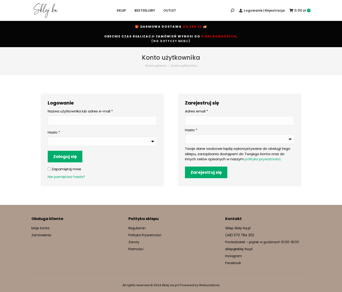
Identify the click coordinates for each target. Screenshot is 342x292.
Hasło (64, 132)
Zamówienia (41, 235)
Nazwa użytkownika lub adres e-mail (90, 111)
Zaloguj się (65, 156)
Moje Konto (40, 228)
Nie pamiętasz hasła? (66, 176)
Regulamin (137, 228)
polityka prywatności (262, 159)
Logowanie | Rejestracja (264, 10)
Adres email (206, 111)
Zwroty (133, 242)
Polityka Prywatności (144, 235)
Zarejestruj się (206, 172)
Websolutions (209, 285)
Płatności (135, 249)
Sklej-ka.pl (170, 285)
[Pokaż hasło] (152, 141)
